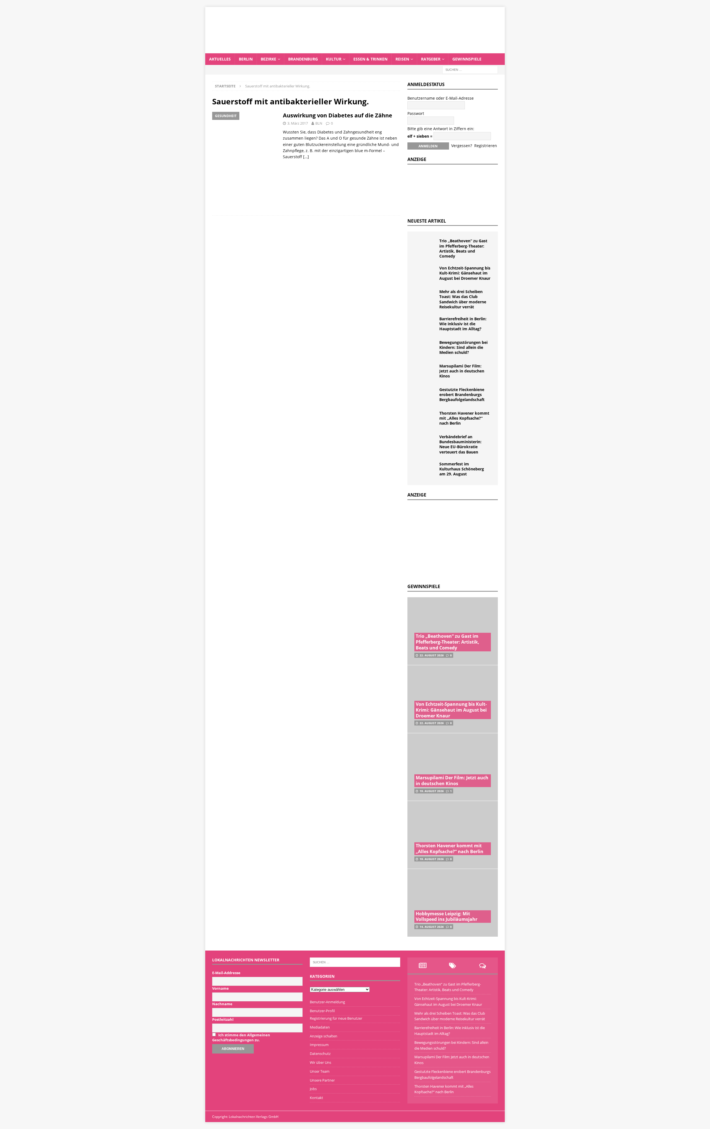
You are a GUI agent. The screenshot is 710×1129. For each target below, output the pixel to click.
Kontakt (316, 1097)
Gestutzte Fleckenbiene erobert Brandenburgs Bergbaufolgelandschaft (462, 394)
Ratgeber (430, 59)
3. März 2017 (297, 123)
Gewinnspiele (466, 59)
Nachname (222, 1003)
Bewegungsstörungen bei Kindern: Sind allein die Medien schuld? (463, 347)
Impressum (319, 1044)
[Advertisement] (449, 540)
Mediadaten (320, 1027)
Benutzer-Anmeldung (327, 1001)
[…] (306, 156)
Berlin (246, 59)
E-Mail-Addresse (226, 972)
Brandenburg (303, 59)
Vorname (220, 988)
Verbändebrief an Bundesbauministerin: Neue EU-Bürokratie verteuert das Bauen (460, 444)
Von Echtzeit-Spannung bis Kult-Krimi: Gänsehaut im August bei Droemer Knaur (464, 273)
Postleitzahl (223, 1019)
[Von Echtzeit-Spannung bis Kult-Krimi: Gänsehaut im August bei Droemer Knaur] (425, 274)
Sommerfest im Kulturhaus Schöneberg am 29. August (461, 469)
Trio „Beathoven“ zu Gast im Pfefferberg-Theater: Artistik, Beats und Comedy (463, 248)
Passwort (415, 113)
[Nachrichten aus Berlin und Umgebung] (355, 49)
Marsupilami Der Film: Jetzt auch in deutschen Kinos (461, 371)
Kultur (333, 59)
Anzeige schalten (323, 1036)
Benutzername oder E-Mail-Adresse (440, 98)
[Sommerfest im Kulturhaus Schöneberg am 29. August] (425, 470)
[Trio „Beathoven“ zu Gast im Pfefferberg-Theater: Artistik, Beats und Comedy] (425, 246)
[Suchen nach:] (470, 69)
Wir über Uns (320, 1062)
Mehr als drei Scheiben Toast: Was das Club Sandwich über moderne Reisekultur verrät (462, 299)
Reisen (402, 59)
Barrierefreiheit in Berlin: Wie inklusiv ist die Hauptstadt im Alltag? (462, 323)
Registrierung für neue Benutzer (336, 1018)
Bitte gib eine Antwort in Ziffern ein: (440, 128)
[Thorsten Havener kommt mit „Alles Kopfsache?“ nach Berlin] (425, 419)
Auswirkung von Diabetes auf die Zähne (337, 115)
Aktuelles (220, 59)
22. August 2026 (432, 655)
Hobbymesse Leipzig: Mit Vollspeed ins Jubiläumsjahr (446, 917)
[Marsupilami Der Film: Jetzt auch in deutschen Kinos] (425, 372)
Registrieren (485, 145)
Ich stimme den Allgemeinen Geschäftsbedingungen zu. (241, 1037)
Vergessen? (461, 145)
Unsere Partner (322, 1080)
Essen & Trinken (370, 59)
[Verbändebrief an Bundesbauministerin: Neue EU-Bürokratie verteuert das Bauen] (425, 442)
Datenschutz (320, 1053)
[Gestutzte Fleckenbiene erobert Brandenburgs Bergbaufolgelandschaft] (425, 395)
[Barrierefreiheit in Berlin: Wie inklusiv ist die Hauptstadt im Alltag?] (425, 324)
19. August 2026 (432, 791)
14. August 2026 (432, 927)
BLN (318, 123)
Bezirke (268, 59)
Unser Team (319, 1071)
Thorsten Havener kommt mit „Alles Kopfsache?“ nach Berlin (464, 418)
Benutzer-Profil (322, 1010)
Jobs (313, 1088)
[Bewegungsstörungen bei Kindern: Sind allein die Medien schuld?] (425, 348)
